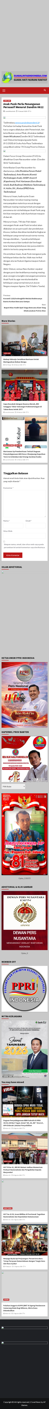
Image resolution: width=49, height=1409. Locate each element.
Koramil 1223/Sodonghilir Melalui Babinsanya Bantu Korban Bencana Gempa (22, 298)
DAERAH (17, 1252)
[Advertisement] (24, 9)
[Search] (44, 90)
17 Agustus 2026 (17, 1220)
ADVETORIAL (8, 398)
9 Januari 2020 (22, 111)
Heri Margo (8, 365)
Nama (6, 521)
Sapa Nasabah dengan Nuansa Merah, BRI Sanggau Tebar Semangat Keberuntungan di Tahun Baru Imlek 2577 (22, 407)
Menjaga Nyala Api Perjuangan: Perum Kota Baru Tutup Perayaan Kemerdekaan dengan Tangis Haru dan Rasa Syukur (24, 1261)
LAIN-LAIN (7, 101)
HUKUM (6, 1114)
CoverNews (35, 1402)
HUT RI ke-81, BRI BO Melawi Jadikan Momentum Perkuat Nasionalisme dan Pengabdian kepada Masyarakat (22, 1169)
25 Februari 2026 (18, 365)
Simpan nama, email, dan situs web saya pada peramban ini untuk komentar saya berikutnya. (24, 546)
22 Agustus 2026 (17, 1128)
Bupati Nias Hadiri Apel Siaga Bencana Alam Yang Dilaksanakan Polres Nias (25, 307)
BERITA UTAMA (8, 445)
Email (29, 521)
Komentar (8, 488)
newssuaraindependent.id (27, 122)
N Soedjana (8, 1266)
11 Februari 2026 (21, 460)
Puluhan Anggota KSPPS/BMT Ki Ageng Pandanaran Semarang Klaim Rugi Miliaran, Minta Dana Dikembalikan (24, 1308)
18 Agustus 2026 (17, 1175)
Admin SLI (8, 1128)
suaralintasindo (10, 111)
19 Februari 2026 (21, 412)
